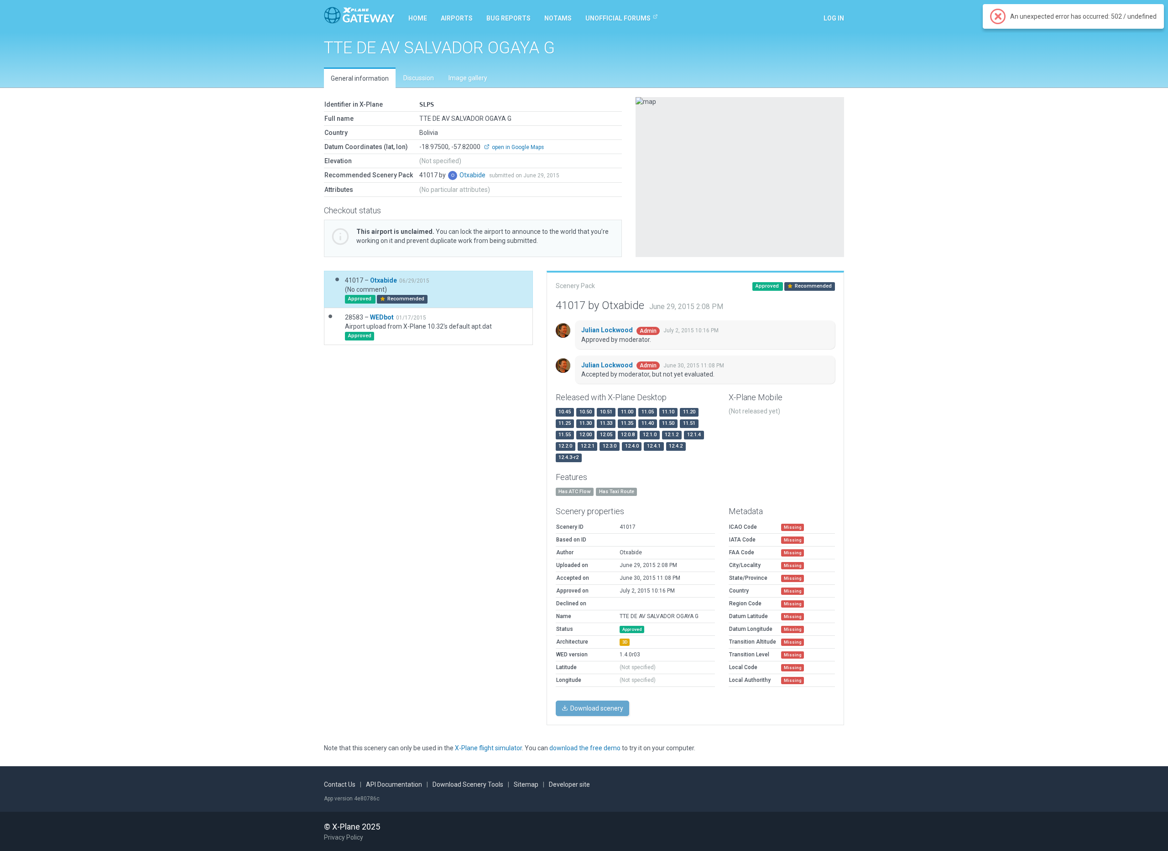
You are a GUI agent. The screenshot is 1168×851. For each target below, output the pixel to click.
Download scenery (596, 708)
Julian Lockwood (607, 330)
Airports (457, 18)
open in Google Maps (517, 147)
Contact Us (339, 784)
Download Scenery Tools (468, 784)
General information (360, 78)
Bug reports (508, 18)
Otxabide (473, 175)
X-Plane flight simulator (488, 748)
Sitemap (526, 784)
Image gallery (467, 78)
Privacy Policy (343, 837)
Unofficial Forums (618, 18)
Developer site (569, 784)
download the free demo (584, 748)
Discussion (418, 78)
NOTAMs (558, 18)
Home (417, 18)
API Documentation (394, 784)
